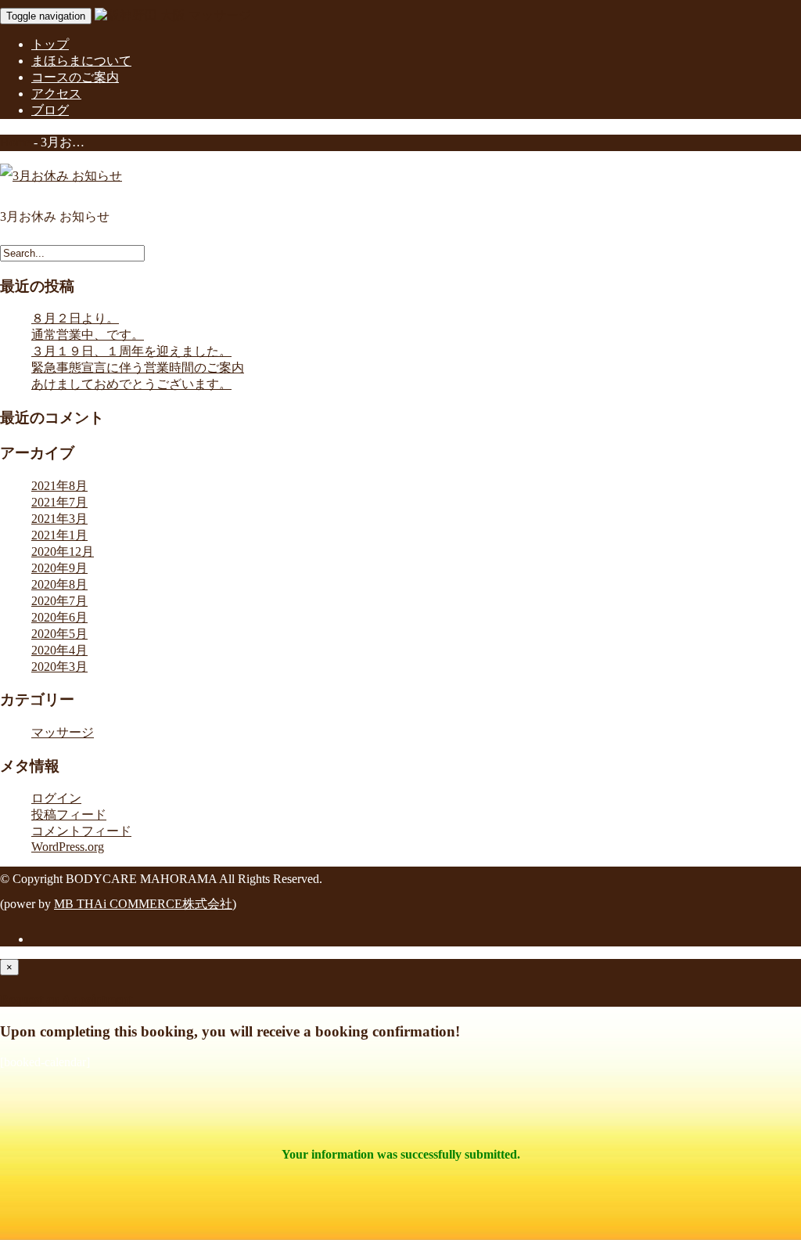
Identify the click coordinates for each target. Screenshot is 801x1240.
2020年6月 (59, 617)
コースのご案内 (75, 77)
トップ (50, 44)
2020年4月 (59, 650)
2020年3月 (59, 666)
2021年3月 (59, 518)
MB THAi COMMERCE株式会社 (143, 903)
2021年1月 (59, 535)
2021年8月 (59, 485)
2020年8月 (59, 584)
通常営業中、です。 (87, 334)
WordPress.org (67, 846)
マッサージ (62, 732)
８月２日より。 (75, 318)
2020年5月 (59, 633)
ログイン (56, 798)
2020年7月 (59, 600)
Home (15, 142)
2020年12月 (62, 551)
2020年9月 (59, 568)
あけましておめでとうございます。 (131, 384)
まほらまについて (81, 60)
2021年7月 (59, 502)
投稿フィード (68, 814)
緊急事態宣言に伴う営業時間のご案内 (137, 367)
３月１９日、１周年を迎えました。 (131, 351)
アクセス (56, 93)
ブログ (50, 110)
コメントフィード (81, 831)
